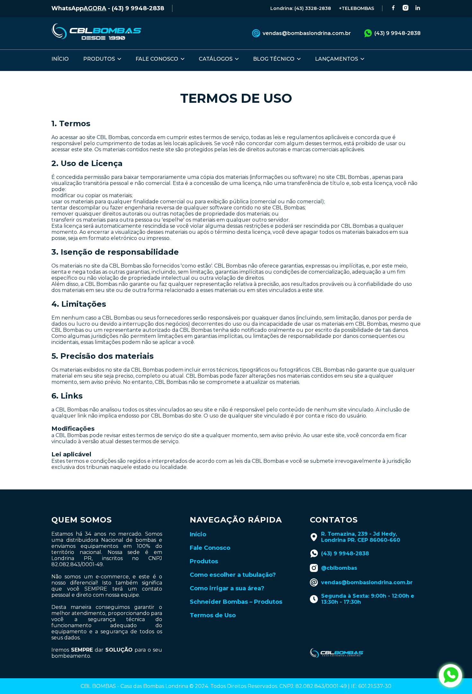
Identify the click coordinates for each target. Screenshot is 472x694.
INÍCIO (60, 59)
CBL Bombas (113, 137)
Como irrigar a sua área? (227, 588)
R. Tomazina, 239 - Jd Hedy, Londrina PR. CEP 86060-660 (360, 537)
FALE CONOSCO (156, 59)
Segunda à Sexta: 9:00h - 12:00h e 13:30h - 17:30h (367, 599)
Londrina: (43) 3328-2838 (300, 8)
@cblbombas (339, 568)
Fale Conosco (210, 547)
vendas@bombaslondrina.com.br (307, 33)
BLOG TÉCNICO (273, 59)
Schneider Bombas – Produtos (236, 601)
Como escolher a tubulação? (233, 574)
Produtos (204, 561)
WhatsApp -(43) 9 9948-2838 (107, 8)
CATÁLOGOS (215, 59)
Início (198, 534)
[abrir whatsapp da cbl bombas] (450, 676)
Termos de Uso (213, 615)
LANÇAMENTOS (336, 59)
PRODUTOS (99, 59)
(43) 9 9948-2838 (397, 33)
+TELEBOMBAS (356, 8)
